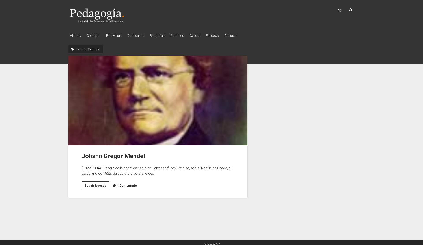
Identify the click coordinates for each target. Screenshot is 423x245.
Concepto (93, 35)
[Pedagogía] (97, 21)
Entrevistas (114, 35)
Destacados (135, 35)
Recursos (177, 35)
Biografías (157, 35)
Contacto (230, 35)
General (195, 35)
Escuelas (212, 35)
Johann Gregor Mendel (157, 100)
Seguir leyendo (97, 187)
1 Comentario (127, 185)
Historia (75, 35)
